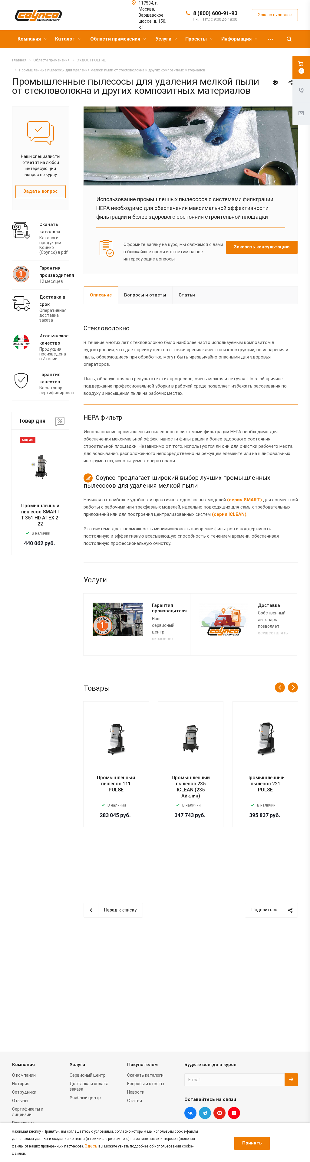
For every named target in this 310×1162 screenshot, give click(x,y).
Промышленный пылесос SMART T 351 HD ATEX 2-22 (40, 515)
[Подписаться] (291, 1079)
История (20, 1083)
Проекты (196, 39)
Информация (237, 39)
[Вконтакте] (190, 1113)
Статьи (187, 295)
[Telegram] (205, 1113)
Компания (30, 39)
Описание (101, 295)
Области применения (115, 39)
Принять (252, 1143)
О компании (24, 1075)
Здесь (91, 1146)
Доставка (269, 605)
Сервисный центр (88, 1075)
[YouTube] (219, 1113)
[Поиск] (289, 39)
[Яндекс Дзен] (234, 1113)
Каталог (65, 39)
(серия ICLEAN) (229, 514)
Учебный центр (85, 1097)
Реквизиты (23, 1123)
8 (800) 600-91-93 (215, 13)
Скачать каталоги (145, 1075)
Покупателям (142, 1064)
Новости (135, 1092)
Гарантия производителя (169, 608)
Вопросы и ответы (145, 295)
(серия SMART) (244, 499)
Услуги (164, 39)
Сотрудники (24, 1092)
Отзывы (20, 1100)
